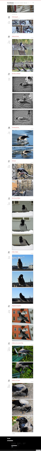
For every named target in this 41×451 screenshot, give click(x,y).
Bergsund (17, 162)
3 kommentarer (32, 162)
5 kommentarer (32, 344)
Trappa (9, 167)
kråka (9, 258)
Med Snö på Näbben (16, 198)
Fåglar (17, 18)
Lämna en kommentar (31, 199)
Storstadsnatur (10, 2)
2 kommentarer (32, 18)
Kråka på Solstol (15, 36)
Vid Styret (14, 160)
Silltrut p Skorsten (18, 445)
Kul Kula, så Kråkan (16, 73)
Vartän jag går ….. (16, 16)
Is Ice (9, 133)
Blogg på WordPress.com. (15, 450)
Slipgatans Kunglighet (16, 305)
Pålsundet (18, 344)
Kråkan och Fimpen (16, 380)
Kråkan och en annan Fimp (17, 343)
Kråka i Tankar (15, 251)
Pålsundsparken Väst (8, 387)
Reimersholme (19, 18)
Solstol (9, 43)
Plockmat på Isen (15, 127)
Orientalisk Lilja (18, 444)
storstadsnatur (15, 18)
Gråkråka (8, 23)
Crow (9, 79)
